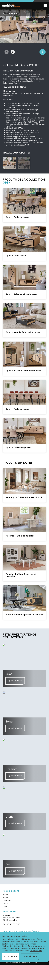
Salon (5, 894)
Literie (5, 903)
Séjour (26, 12)
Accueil (5, 12)
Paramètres (30, 957)
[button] (13, 52)
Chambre (7, 900)
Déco (5, 906)
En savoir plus (36, 950)
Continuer (10, 957)
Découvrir (16, 681)
